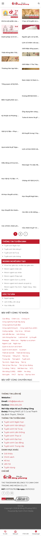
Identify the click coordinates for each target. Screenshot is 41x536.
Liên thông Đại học (9, 337)
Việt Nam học (22, 368)
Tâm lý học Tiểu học (9, 365)
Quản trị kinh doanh (9, 350)
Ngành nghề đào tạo (14, 261)
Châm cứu (16, 319)
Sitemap (20, 506)
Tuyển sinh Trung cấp (14, 446)
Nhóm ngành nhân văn (13, 269)
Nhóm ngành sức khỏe (13, 272)
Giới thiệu (8, 453)
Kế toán (27, 331)
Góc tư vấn (8, 294)
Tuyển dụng (9, 467)
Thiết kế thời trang (23, 353)
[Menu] (2, 3)
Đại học (20, 374)
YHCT (14, 374)
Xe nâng (27, 371)
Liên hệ (7, 464)
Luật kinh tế (23, 337)
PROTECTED (10, 499)
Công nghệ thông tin (10, 328)
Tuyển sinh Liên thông (12, 256)
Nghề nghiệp (9, 298)
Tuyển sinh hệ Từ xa (11, 253)
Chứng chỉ (25, 319)
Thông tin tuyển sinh (14, 241)
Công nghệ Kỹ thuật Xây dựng (13, 322)
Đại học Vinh (30, 374)
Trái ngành (16, 359)
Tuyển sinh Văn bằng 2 (12, 249)
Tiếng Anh (16, 356)
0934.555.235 (16, 405)
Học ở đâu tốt (9, 305)
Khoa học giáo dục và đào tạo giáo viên (19, 265)
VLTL (31, 368)
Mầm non (14, 340)
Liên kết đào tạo (8, 334)
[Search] (39, 3)
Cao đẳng (6, 319)
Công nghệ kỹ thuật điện (11, 325)
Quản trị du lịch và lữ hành (12, 347)
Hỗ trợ (7, 460)
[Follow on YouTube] (12, 493)
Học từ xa (18, 331)
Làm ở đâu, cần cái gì (12, 302)
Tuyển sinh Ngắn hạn (12, 246)
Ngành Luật (6, 343)
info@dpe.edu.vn (15, 401)
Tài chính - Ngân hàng (10, 362)
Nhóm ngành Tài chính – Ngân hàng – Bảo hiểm (20, 288)
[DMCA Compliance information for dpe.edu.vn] (21, 499)
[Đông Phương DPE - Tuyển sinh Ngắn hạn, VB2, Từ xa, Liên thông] (20, 3)
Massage (5, 340)
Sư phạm (22, 350)
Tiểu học (25, 356)
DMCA (3, 499)
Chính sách (9, 457)
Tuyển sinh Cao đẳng (14, 442)
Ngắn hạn (17, 343)
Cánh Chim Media (25, 511)
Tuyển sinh (26, 359)
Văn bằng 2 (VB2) (8, 371)
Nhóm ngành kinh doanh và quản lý (17, 283)
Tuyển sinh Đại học (13, 439)
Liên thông (21, 334)
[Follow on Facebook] (3, 493)
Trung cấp (6, 359)
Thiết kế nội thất (8, 353)
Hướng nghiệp (7, 331)
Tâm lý (23, 362)
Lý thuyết (32, 337)
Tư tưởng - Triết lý (8, 368)
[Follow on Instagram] (8, 493)
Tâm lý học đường (26, 365)
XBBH (19, 371)
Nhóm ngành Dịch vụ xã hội (14, 280)
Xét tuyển (6, 374)
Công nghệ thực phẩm (28, 328)
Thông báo (6, 356)
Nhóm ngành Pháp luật (13, 276)
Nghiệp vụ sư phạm (27, 340)
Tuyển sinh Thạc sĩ (12, 436)
